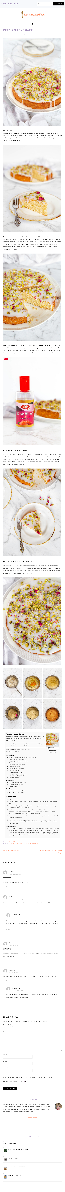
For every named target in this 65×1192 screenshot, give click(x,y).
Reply (5, 886)
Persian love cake (18, 843)
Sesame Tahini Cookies (16, 1166)
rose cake (25, 843)
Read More (32, 1118)
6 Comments (29, 34)
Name (5, 1054)
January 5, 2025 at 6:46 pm (18, 990)
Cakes (14, 841)
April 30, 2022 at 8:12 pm (15, 945)
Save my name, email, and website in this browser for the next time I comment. (28, 1077)
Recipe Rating (7, 1025)
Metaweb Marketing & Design (53, 1188)
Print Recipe (53, 748)
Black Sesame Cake (15, 1158)
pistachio (12, 843)
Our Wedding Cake (10, 1143)
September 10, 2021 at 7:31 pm (16, 899)
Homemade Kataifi (14, 1175)
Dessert (18, 841)
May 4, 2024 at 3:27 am (14, 972)
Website (6, 1068)
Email (5, 1061)
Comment (6, 1032)
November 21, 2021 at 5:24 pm (19, 917)
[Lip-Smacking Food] (32, 19)
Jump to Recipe (8, 130)
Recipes (11, 841)
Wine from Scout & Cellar (18, 1149)
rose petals (30, 843)
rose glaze (35, 843)
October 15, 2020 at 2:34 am (16, 874)
